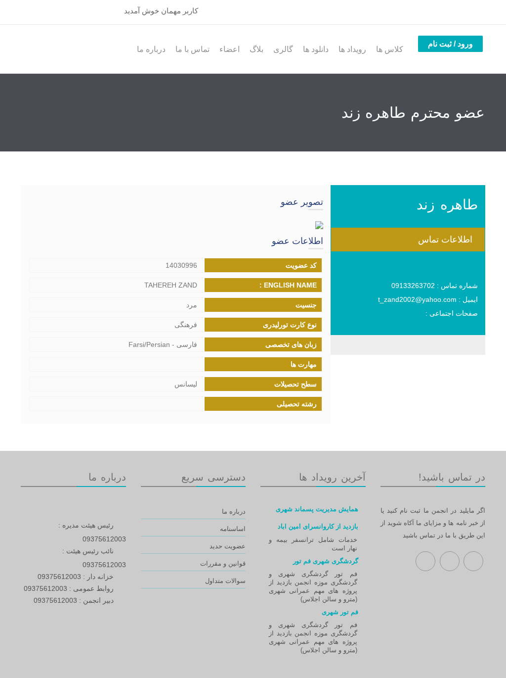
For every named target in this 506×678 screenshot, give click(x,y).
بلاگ (256, 49)
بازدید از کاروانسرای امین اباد (318, 526)
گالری (283, 49)
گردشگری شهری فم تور (325, 561)
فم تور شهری (340, 612)
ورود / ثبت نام (450, 44)
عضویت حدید (228, 546)
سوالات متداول (225, 580)
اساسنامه (233, 529)
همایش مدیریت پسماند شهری (317, 509)
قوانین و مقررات (223, 563)
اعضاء (229, 49)
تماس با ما (192, 49)
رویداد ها (352, 49)
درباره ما (151, 49)
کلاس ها (389, 49)
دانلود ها (316, 49)
